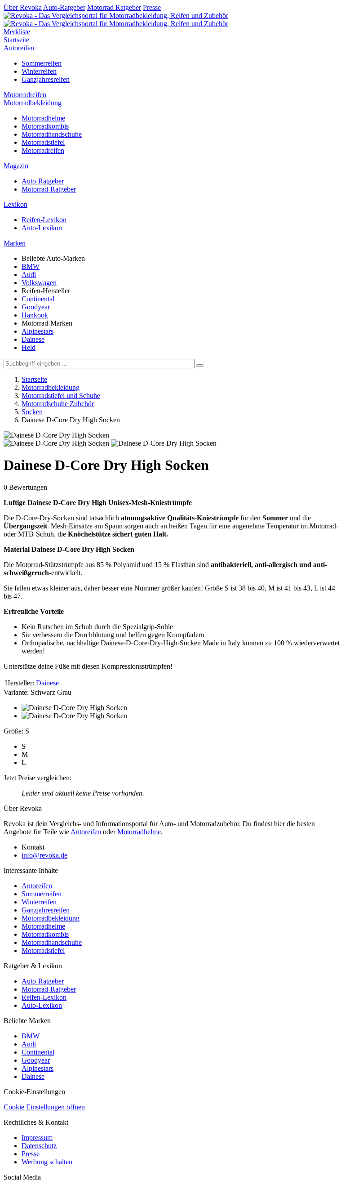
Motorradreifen (25, 94)
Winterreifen (39, 71)
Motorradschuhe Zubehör (58, 403)
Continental (38, 299)
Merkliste (17, 32)
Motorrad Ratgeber (114, 7)
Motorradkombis (45, 126)
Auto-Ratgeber (64, 7)
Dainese (33, 339)
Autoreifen (19, 48)
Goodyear (36, 307)
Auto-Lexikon (42, 228)
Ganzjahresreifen (46, 79)
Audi (29, 274)
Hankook (35, 315)
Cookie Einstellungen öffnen (44, 1107)
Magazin (16, 166)
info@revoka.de (44, 855)
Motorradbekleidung (33, 103)
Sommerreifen (42, 63)
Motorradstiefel (43, 142)
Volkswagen (39, 282)
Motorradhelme (43, 118)
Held (28, 347)
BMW (31, 266)
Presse (152, 7)
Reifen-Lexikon (44, 220)
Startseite (16, 40)
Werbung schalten (47, 1162)
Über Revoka (23, 7)
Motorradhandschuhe (52, 134)
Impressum (37, 1137)
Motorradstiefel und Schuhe (61, 395)
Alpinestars (37, 331)
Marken (15, 243)
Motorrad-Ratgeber (49, 189)
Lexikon (15, 204)
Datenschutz (39, 1145)
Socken (32, 412)
